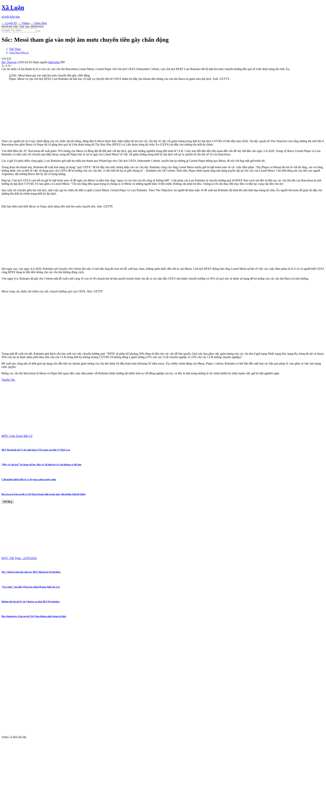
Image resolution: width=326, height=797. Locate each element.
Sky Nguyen (9, 62)
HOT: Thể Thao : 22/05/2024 (19, 558)
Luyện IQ (11, 23)
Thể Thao (15, 49)
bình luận (54, 62)
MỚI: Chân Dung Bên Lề (17, 436)
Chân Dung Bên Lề (19, 52)
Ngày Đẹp (40, 23)
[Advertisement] (115, 110)
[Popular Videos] (19, 24)
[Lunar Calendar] (32, 24)
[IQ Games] (3, 24)
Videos (25, 23)
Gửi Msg (7, 501)
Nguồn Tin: (8, 379)
